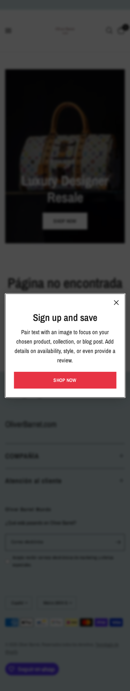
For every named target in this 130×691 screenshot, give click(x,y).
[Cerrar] (116, 302)
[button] (65, 380)
